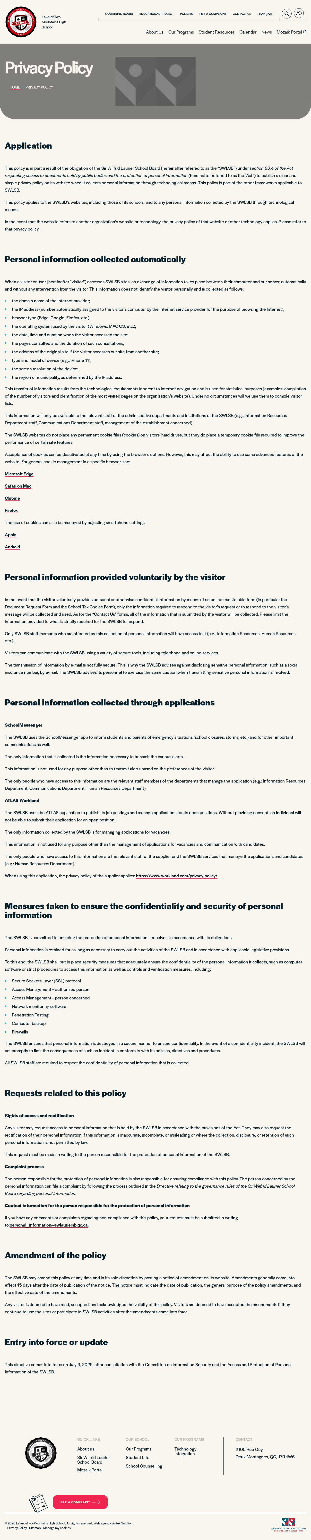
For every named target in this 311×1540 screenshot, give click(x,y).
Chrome (12, 498)
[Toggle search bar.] (287, 13)
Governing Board (119, 13)
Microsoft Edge (19, 474)
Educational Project (156, 13)
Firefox (11, 510)
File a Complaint (212, 13)
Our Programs (181, 32)
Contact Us (242, 13)
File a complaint (75, 1502)
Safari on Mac (18, 486)
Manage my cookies (57, 1527)
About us (85, 1448)
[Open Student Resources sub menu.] (234, 32)
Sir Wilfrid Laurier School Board (93, 1459)
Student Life (137, 1457)
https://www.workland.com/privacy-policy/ (176, 875)
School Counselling (144, 1465)
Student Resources (217, 32)
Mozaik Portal (90, 1469)
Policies (186, 13)
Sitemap (35, 1527)
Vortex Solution (122, 1523)
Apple (10, 534)
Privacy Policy (17, 1527)
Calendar (248, 32)
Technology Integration (185, 1451)
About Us (155, 32)
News (266, 32)
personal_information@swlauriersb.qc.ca (49, 1225)
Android (12, 546)
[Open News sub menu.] (271, 32)
